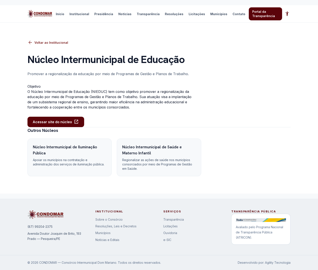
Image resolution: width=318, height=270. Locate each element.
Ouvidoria (170, 233)
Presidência (103, 14)
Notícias (125, 14)
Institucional (79, 14)
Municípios (218, 14)
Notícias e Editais (107, 240)
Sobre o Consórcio (109, 219)
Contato (239, 14)
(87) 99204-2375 (40, 226)
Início (60, 14)
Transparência (148, 14)
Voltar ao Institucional (47, 42)
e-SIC (167, 240)
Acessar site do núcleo (56, 122)
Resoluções (174, 14)
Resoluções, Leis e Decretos (116, 226)
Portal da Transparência (263, 14)
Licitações (197, 14)
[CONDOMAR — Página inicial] (39, 14)
